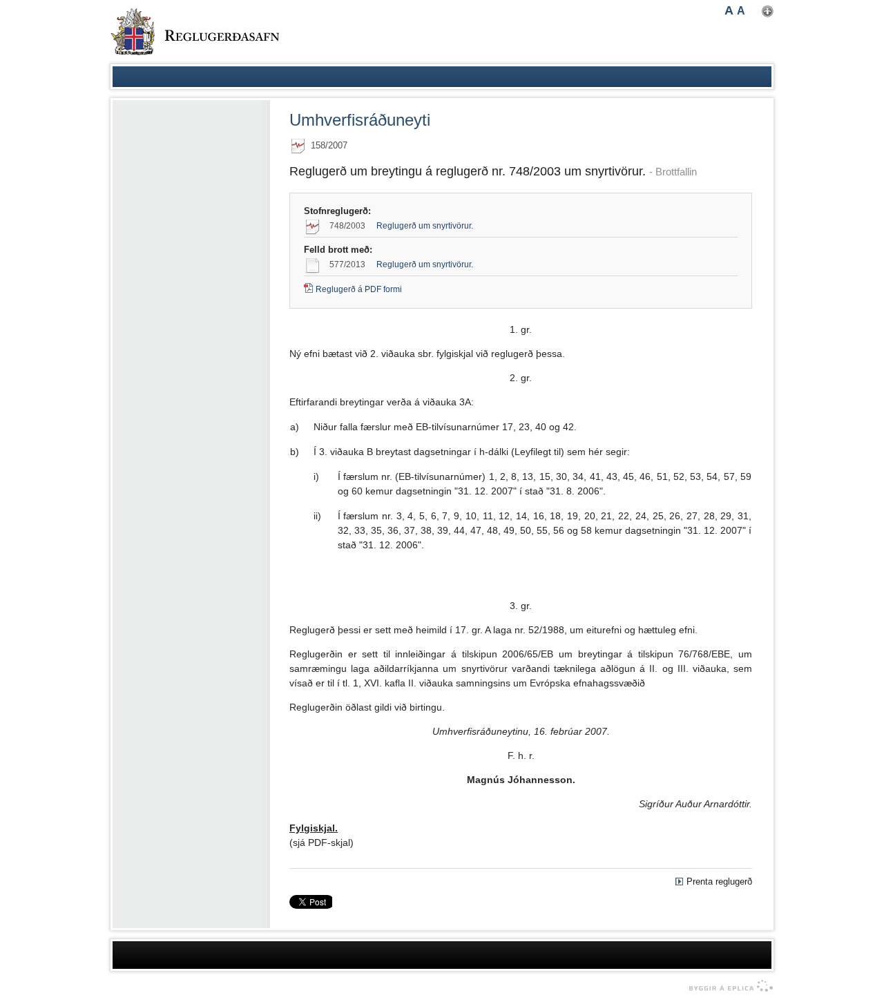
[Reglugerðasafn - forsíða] (194, 32)
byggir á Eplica (727, 986)
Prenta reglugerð (719, 881)
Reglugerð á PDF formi (359, 289)
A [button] (728, 10)
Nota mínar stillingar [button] (768, 11)
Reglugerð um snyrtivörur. (424, 226)
